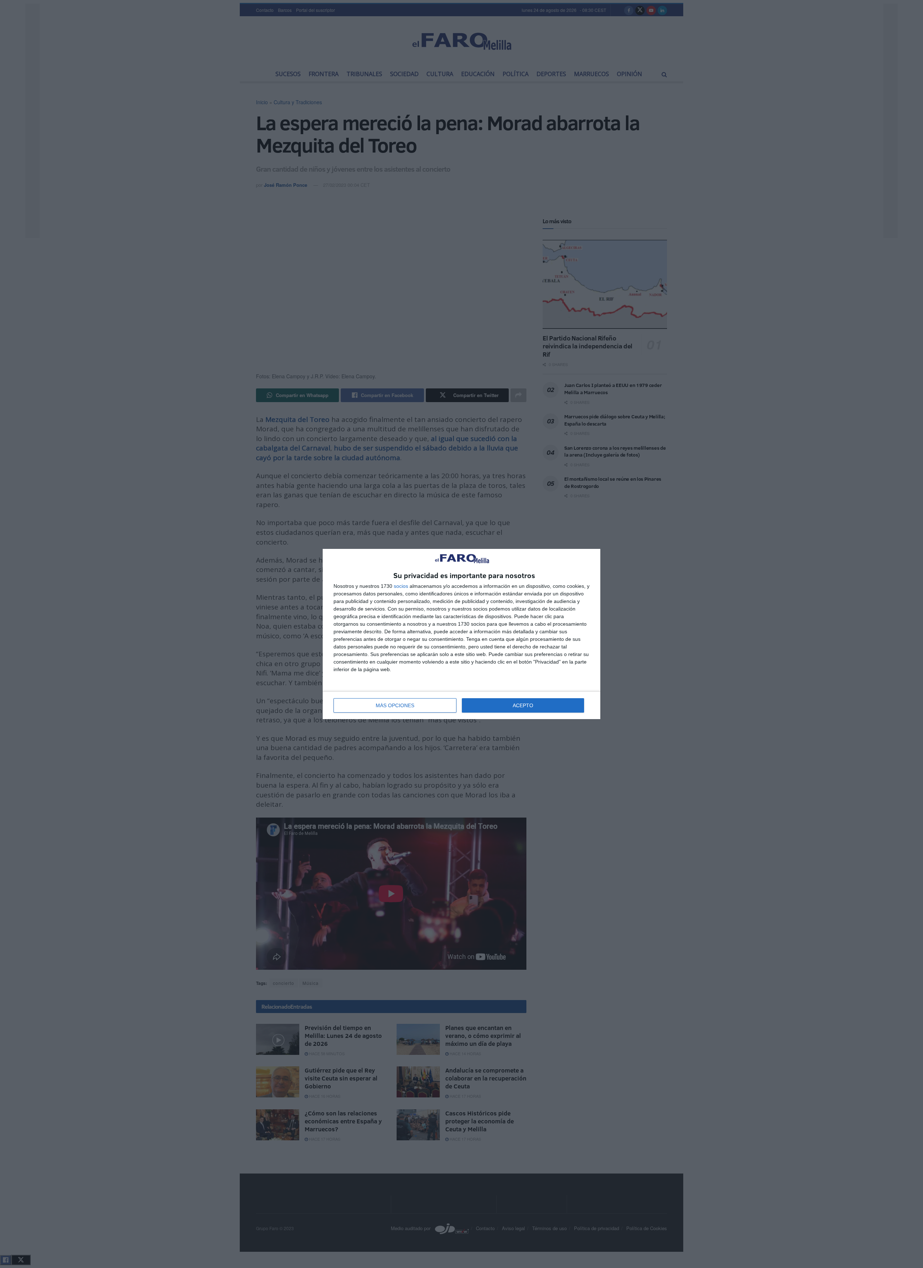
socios (401, 586)
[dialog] (461, 634)
